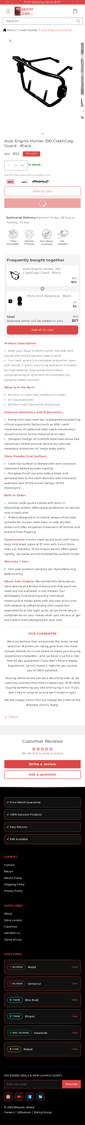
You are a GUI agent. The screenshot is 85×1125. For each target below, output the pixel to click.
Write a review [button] (42, 764)
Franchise (10, 926)
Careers (9, 1112)
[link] (14, 275)
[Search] (78, 21)
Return (8, 871)
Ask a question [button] (42, 774)
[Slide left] (36, 134)
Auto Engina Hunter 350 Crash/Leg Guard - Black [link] (42, 271)
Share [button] (13, 717)
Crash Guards (28, 30)
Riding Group (43, 1112)
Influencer (24, 1112)
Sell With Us (12, 933)
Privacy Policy (13, 891)
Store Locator (13, 920)
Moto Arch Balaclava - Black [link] (49, 296)
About (8, 913)
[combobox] (42, 21)
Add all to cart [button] (42, 330)
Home (11, 30)
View (75, 967)
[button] (8, 11)
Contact (9, 865)
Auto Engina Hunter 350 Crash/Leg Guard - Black (57, 30)
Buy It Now (28, 201)
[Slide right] (48, 134)
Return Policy (13, 878)
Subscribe (72, 1084)
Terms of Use (12, 939)
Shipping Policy (14, 884)
